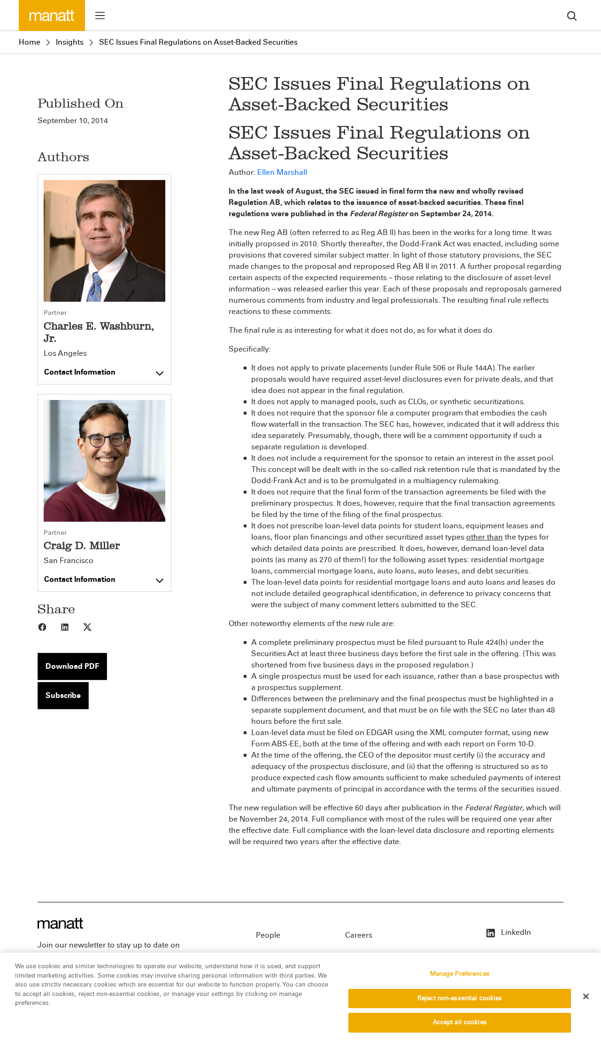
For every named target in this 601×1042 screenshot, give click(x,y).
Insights (70, 42)
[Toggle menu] (100, 15)
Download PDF (72, 666)
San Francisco (68, 560)
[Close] (586, 996)
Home (29, 42)
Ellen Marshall (282, 172)
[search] (572, 15)
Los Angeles (65, 353)
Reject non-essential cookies (459, 998)
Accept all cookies (460, 1022)
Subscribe (63, 695)
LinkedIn (515, 932)
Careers (358, 935)
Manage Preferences (460, 974)
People (268, 935)
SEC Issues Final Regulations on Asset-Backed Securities (198, 42)
